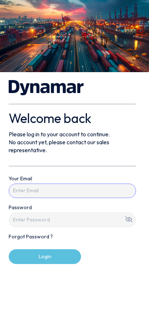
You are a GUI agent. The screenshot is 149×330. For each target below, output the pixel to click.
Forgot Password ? (31, 236)
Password (20, 207)
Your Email (20, 178)
